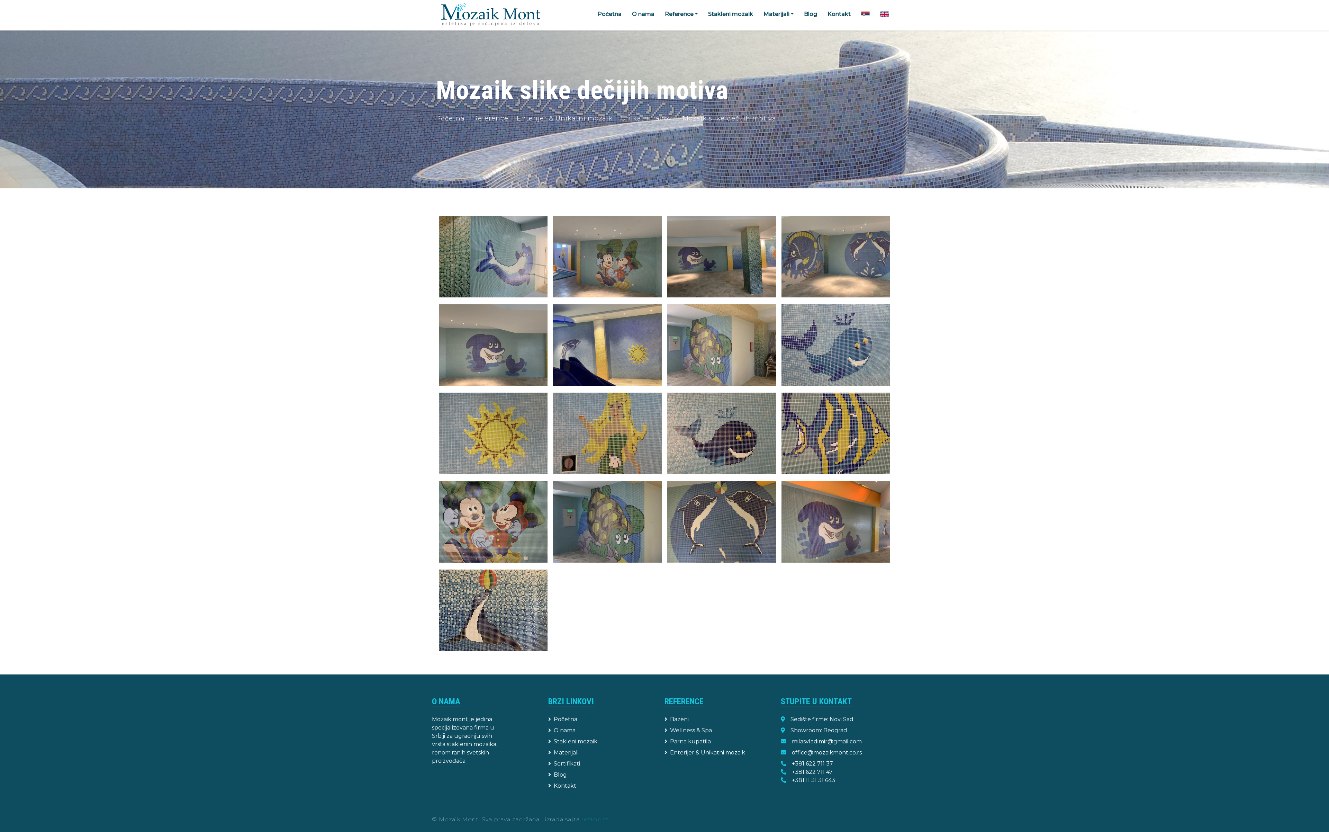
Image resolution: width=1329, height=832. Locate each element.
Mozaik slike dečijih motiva (729, 118)
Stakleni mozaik (730, 14)
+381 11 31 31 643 (813, 780)
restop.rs (594, 819)
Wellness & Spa (691, 730)
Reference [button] (679, 14)
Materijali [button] (776, 14)
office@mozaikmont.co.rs (827, 752)
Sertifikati (567, 763)
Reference (490, 118)
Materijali (566, 752)
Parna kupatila (690, 741)
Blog (810, 14)
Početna (610, 14)
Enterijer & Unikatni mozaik (565, 118)
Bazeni (679, 719)
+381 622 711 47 (812, 772)
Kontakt (839, 14)
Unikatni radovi (647, 118)
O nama (643, 14)
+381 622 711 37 (812, 763)
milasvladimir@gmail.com (827, 741)
